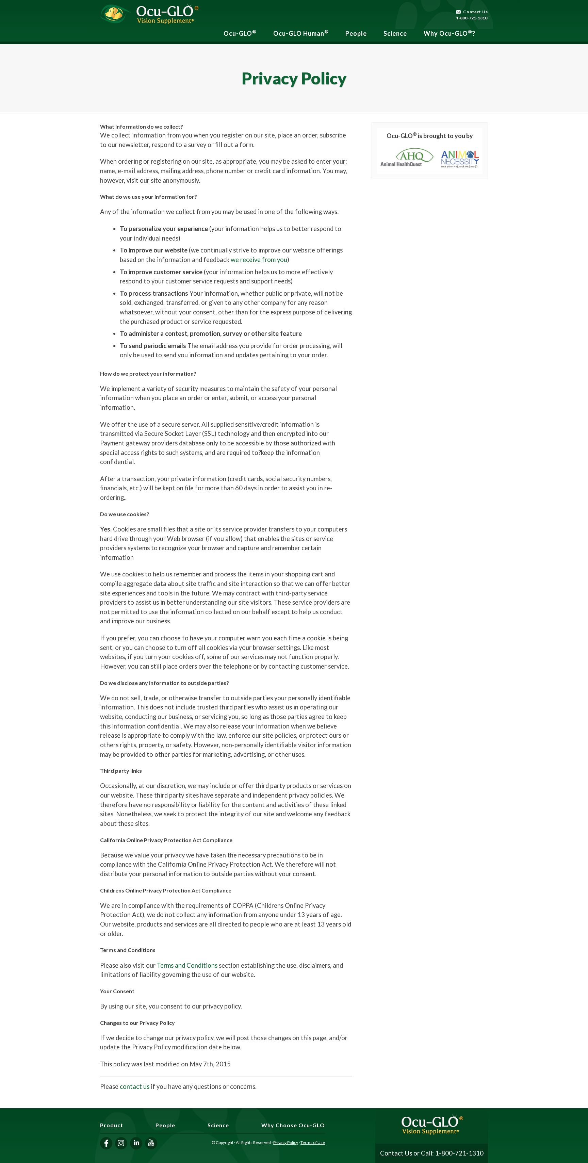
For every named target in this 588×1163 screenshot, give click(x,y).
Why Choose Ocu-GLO (293, 1125)
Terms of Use (312, 1142)
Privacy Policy (285, 1142)
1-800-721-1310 (471, 17)
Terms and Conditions (187, 965)
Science (395, 33)
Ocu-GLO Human (301, 33)
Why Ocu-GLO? (449, 33)
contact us (134, 1086)
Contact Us (475, 11)
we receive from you (259, 259)
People (356, 33)
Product (111, 1125)
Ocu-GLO (240, 33)
